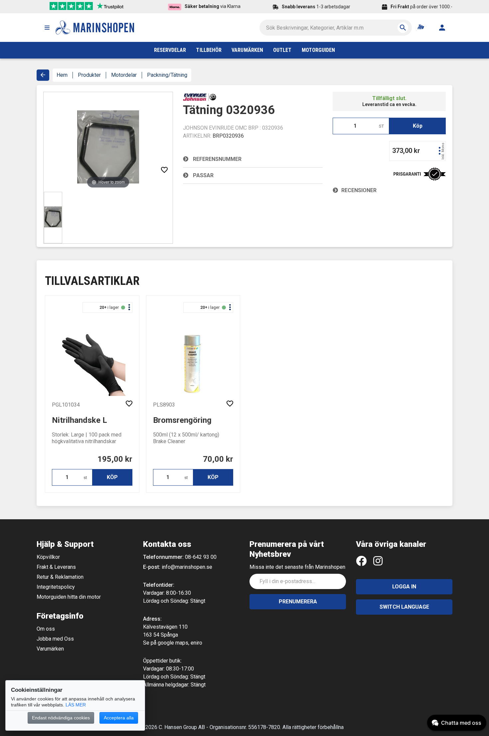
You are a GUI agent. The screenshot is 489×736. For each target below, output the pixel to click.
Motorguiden (318, 50)
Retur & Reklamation (60, 577)
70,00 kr (218, 459)
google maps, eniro (180, 643)
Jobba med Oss (55, 639)
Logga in (404, 586)
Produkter (89, 75)
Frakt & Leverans (56, 567)
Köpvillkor (48, 557)
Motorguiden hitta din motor (69, 597)
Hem (62, 75)
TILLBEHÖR (209, 50)
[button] (47, 27)
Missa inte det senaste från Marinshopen (297, 567)
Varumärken (50, 649)
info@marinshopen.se (187, 567)
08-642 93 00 (201, 557)
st (85, 477)
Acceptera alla (119, 717)
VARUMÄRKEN (247, 50)
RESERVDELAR (170, 50)
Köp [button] (417, 126)
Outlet (282, 50)
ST (381, 126)
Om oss (46, 629)
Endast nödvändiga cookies (61, 717)
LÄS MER (76, 704)
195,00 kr (114, 459)
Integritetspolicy (56, 587)
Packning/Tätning (167, 75)
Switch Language (404, 607)
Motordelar (124, 75)
